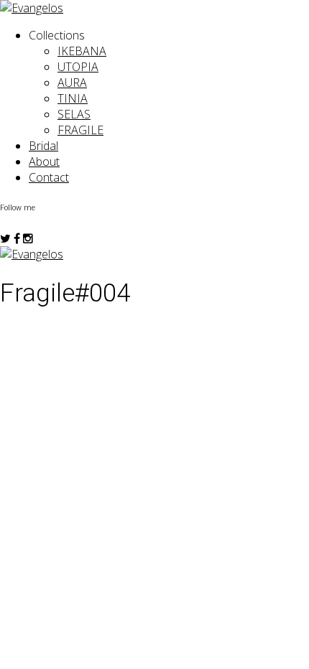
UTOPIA (77, 67)
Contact (49, 177)
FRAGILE (80, 130)
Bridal (43, 146)
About (44, 161)
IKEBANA (81, 51)
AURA (72, 82)
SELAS (74, 114)
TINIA (72, 98)
